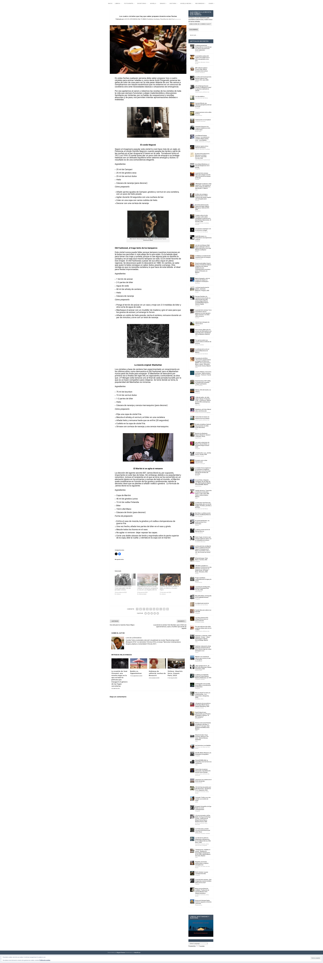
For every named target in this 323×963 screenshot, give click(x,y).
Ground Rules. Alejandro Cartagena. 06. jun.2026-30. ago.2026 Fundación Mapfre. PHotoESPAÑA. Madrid (203, 482)
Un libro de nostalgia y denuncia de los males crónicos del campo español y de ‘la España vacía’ (203, 197)
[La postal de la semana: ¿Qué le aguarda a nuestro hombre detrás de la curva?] (192, 881)
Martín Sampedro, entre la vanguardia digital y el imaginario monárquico (202, 280)
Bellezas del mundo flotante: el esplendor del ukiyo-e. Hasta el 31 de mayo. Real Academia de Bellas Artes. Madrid (203, 726)
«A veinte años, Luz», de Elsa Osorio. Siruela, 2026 (203, 453)
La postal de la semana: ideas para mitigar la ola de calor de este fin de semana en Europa (202, 175)
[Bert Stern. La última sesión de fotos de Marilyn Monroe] (192, 514)
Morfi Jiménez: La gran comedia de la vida (201, 872)
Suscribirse (193, 29)
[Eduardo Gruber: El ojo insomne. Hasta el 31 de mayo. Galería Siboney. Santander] (192, 736)
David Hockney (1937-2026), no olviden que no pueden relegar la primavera (203, 382)
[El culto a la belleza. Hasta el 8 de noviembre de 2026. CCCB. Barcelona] (192, 425)
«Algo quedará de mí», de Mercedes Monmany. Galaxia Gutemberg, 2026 (203, 667)
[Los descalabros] (192, 97)
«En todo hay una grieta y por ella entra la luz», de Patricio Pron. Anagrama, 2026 (203, 788)
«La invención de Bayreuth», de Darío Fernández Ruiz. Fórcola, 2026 (203, 588)
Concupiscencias (199, 223)
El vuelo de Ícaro (206, 159)
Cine (199, 405)
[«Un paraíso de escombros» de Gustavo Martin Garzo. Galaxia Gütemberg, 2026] (192, 704)
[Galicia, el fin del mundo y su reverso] (192, 391)
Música (200, 591)
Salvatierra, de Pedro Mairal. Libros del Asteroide (203, 410)
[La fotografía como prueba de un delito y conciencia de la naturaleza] (192, 685)
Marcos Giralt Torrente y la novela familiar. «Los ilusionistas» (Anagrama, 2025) (202, 695)
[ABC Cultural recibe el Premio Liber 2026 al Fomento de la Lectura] (192, 69)
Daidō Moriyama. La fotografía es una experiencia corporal (203, 238)
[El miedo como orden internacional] (192, 461)
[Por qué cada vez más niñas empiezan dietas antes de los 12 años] (192, 628)
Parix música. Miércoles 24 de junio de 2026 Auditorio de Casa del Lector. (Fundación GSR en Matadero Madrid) (203, 332)
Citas (196, 190)
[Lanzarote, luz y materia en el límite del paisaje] (192, 781)
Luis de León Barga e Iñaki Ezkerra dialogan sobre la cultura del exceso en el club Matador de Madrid (203, 248)
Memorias (203, 541)
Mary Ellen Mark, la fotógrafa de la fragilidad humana (203, 596)
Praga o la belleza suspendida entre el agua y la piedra (203, 579)
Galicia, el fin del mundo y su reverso (203, 390)
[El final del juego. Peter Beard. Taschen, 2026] (192, 559)
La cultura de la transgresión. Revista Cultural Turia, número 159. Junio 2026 (203, 78)
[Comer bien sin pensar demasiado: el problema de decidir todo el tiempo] (192, 770)
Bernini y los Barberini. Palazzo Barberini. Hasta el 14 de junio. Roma (202, 435)
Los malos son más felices (201, 98)
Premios (197, 72)
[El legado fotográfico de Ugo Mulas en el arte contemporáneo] (192, 807)
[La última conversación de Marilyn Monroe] (192, 531)
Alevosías (203, 62)
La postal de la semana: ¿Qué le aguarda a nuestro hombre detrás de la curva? (203, 881)
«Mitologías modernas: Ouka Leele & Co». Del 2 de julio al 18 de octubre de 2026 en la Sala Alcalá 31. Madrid (203, 186)
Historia (173, 3)
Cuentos (197, 200)
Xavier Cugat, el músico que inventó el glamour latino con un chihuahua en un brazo (203, 538)
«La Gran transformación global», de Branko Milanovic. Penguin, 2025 (202, 289)
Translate (201, 946)
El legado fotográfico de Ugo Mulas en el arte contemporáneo (203, 808)
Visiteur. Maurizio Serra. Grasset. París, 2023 (175, 673)
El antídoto (150, 19)
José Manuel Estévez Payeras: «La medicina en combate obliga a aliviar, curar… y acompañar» (202, 138)
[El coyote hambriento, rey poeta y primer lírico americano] (192, 522)
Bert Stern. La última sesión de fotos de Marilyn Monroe (203, 513)
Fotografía (128, 3)
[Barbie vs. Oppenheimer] (138, 663)
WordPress (137, 952)
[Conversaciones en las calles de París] (192, 113)
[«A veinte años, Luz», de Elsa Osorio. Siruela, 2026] (192, 454)
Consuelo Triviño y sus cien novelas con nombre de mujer (203, 799)
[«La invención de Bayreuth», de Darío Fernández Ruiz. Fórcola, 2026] (192, 588)
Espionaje (197, 325)
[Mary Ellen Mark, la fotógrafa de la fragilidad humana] (192, 597)
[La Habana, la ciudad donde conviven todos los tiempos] (192, 257)
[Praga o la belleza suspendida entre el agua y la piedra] (192, 579)
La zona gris (207, 141)
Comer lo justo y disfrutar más (202, 92)
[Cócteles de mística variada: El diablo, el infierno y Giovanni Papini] (170, 580)
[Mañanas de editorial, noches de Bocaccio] (157, 663)
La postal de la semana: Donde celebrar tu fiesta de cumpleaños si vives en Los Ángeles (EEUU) (147, 588)
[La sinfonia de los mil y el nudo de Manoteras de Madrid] (192, 350)
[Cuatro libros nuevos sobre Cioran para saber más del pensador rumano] (125, 580)
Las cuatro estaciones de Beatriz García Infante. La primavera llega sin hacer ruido (202, 445)
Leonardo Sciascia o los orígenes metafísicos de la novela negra (202, 128)
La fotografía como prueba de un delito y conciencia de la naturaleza (203, 685)
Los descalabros (200, 96)
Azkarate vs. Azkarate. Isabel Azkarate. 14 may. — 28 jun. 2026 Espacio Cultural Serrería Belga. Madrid (203, 638)
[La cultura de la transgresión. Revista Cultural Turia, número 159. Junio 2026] (192, 78)
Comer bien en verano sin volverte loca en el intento (202, 417)
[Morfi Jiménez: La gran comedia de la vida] (192, 873)
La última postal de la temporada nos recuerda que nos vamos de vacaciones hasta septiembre (203, 48)
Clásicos (197, 149)
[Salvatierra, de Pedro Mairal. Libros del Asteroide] (192, 410)
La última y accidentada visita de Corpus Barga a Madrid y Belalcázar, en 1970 (203, 676)
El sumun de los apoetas (204, 412)
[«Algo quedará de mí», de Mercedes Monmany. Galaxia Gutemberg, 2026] (192, 667)
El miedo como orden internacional (201, 461)
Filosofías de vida (165, 19)
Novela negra (185, 3)
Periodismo (202, 72)
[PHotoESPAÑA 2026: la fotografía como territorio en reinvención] (192, 761)
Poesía (196, 652)
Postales (197, 179)
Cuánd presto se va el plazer (203, 119)
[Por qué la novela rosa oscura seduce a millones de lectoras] (192, 341)
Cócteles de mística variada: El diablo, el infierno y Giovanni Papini (169, 588)
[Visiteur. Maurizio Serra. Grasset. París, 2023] (176, 663)
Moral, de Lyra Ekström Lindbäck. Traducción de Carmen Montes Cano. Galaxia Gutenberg (202, 891)
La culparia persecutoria (202, 603)
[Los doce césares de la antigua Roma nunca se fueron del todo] (192, 619)
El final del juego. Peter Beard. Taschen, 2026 (201, 559)
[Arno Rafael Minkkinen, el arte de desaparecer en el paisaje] (192, 165)
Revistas (197, 475)
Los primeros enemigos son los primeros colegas (203, 229)
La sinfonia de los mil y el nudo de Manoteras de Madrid (202, 350)
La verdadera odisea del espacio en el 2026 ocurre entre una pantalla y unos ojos (202, 58)
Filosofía (197, 224)
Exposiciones (198, 438)
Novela (153, 3)
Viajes (211, 3)
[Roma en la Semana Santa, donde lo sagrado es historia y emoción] (192, 901)
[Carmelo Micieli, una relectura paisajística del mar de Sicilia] (192, 104)
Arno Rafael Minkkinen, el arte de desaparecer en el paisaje (202, 165)
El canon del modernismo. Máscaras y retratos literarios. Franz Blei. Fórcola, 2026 (202, 156)
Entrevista (201, 141)
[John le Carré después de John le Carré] (192, 323)
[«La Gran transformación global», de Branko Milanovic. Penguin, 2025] (192, 288)
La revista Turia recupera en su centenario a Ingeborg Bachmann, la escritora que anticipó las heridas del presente (203, 471)
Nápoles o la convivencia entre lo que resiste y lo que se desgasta (203, 658)
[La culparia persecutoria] (192, 604)
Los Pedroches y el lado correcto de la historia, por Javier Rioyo (202, 830)
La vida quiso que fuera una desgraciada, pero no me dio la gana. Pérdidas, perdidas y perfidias (203, 505)
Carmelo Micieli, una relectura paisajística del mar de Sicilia (203, 105)
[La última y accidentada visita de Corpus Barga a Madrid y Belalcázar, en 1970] (192, 676)
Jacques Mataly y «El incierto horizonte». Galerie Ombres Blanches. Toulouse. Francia (203, 373)
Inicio (110, 3)
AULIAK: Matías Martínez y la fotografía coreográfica (203, 753)
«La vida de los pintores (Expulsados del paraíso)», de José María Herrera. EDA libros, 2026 (203, 840)
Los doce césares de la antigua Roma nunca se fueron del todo (201, 619)
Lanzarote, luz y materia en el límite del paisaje (203, 780)
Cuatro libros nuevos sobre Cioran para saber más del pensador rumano (123, 588)
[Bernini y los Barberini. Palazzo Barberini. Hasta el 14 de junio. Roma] (192, 434)
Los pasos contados (200, 679)
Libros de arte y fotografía (201, 845)
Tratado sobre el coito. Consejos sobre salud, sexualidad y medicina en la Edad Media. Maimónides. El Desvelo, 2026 (203, 218)
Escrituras (141, 3)
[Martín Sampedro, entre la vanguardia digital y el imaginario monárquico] (192, 279)
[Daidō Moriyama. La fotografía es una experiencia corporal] (192, 237)
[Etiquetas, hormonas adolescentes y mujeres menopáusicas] (192, 863)
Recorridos (199, 3)
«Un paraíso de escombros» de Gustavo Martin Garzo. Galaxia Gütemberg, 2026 (203, 705)
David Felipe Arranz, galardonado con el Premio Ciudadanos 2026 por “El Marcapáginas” (203, 715)
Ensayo (162, 3)
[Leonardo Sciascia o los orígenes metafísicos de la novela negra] (192, 128)
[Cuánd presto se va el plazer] (192, 121)
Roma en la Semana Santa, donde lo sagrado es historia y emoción (203, 902)
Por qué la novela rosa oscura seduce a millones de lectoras (203, 341)
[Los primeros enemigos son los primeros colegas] (192, 230)
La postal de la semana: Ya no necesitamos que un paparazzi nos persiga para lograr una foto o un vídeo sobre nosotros (203, 313)
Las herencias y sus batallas (203, 745)
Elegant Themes (121, 952)
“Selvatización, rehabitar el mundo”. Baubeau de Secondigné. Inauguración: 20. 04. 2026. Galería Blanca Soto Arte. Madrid (202, 852)
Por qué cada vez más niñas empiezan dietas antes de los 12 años (203, 628)
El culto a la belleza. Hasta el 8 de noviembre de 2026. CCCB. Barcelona (203, 426)
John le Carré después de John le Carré (202, 322)
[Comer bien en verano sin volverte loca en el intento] (192, 418)
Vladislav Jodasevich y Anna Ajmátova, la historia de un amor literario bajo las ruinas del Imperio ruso (203, 648)
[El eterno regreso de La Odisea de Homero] (192, 147)
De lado (197, 823)
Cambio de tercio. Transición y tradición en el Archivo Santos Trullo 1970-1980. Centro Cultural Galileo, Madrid (203, 493)
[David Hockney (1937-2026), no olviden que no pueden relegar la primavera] (192, 382)
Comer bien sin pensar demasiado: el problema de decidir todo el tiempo (202, 771)
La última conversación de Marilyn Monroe (202, 530)
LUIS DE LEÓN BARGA (130, 19)
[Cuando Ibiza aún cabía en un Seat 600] (192, 611)
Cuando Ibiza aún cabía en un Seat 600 (203, 610)
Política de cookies (44, 960)
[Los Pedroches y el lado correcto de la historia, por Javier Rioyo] (192, 830)
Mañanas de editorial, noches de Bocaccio (157, 673)
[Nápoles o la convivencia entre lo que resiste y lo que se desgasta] (192, 658)
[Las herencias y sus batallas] (192, 746)
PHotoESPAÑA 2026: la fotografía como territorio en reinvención (203, 762)
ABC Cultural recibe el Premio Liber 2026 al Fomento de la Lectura (201, 69)
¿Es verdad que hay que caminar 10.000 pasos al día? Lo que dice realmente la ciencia (203, 88)
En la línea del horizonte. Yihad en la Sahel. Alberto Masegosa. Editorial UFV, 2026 (202, 207)
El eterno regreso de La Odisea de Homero (201, 146)
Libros (117, 3)
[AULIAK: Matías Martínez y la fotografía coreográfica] (192, 754)
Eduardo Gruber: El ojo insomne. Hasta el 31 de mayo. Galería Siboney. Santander (201, 737)
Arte (196, 385)
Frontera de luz (198, 115)
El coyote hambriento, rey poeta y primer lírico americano (202, 522)
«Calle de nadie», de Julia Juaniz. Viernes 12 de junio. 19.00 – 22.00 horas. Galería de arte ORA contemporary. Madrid (203, 400)
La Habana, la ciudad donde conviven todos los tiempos (203, 256)
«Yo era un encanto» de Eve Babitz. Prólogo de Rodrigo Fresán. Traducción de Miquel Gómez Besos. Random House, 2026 (203, 818)
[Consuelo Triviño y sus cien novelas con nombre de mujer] (192, 798)
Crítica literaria (198, 159)
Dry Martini (197, 121)
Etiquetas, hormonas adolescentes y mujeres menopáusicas (202, 863)
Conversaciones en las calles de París (203, 113)
